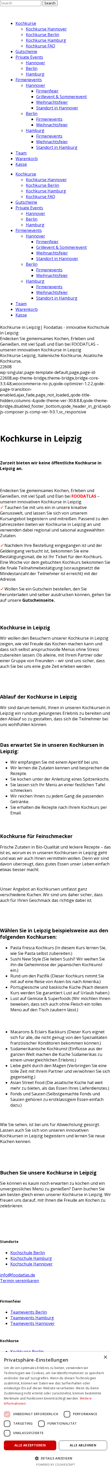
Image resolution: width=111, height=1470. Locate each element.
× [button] (105, 1357)
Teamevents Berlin (28, 1312)
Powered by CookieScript (55, 1464)
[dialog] (55, 1411)
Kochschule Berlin (27, 1252)
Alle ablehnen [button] (83, 1445)
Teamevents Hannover (32, 1323)
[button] (55, 1458)
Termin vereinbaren (19, 1280)
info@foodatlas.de (17, 1275)
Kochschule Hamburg (31, 1258)
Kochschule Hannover (31, 1264)
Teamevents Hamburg (32, 1318)
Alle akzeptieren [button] (30, 1445)
